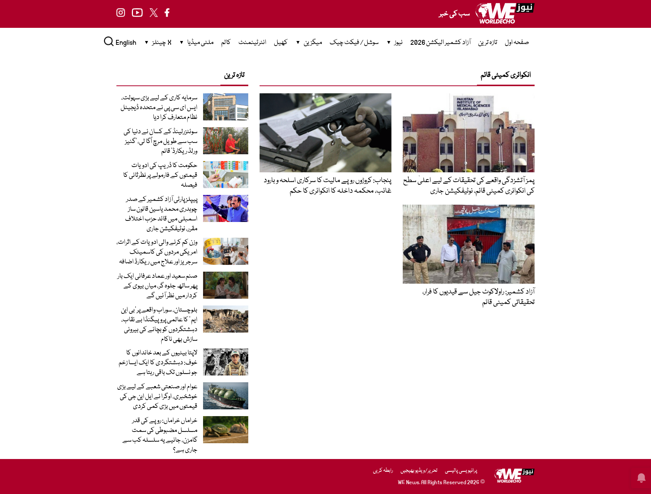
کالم (226, 43)
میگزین (313, 43)
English (126, 43)
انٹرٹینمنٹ (252, 43)
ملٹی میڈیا (200, 43)
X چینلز (161, 43)
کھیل (281, 43)
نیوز (398, 43)
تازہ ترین (487, 43)
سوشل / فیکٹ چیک (354, 43)
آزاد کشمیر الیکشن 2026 (440, 43)
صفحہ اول (517, 43)
